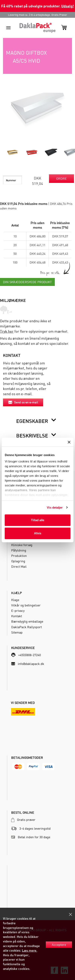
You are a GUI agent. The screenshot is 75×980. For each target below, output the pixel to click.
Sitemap (17, 632)
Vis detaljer (55, 507)
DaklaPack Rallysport (26, 627)
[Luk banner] (69, 442)
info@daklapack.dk (31, 664)
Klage (15, 600)
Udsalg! (67, 6)
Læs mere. (29, 950)
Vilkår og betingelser (26, 605)
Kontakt (16, 616)
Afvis (37, 533)
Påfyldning (18, 550)
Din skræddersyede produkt (27, 282)
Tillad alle (37, 520)
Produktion (19, 556)
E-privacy (18, 611)
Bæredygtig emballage (27, 621)
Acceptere (59, 945)
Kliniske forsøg (21, 545)
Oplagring (18, 561)
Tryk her (7, 331)
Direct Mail (19, 566)
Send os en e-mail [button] (26, 402)
